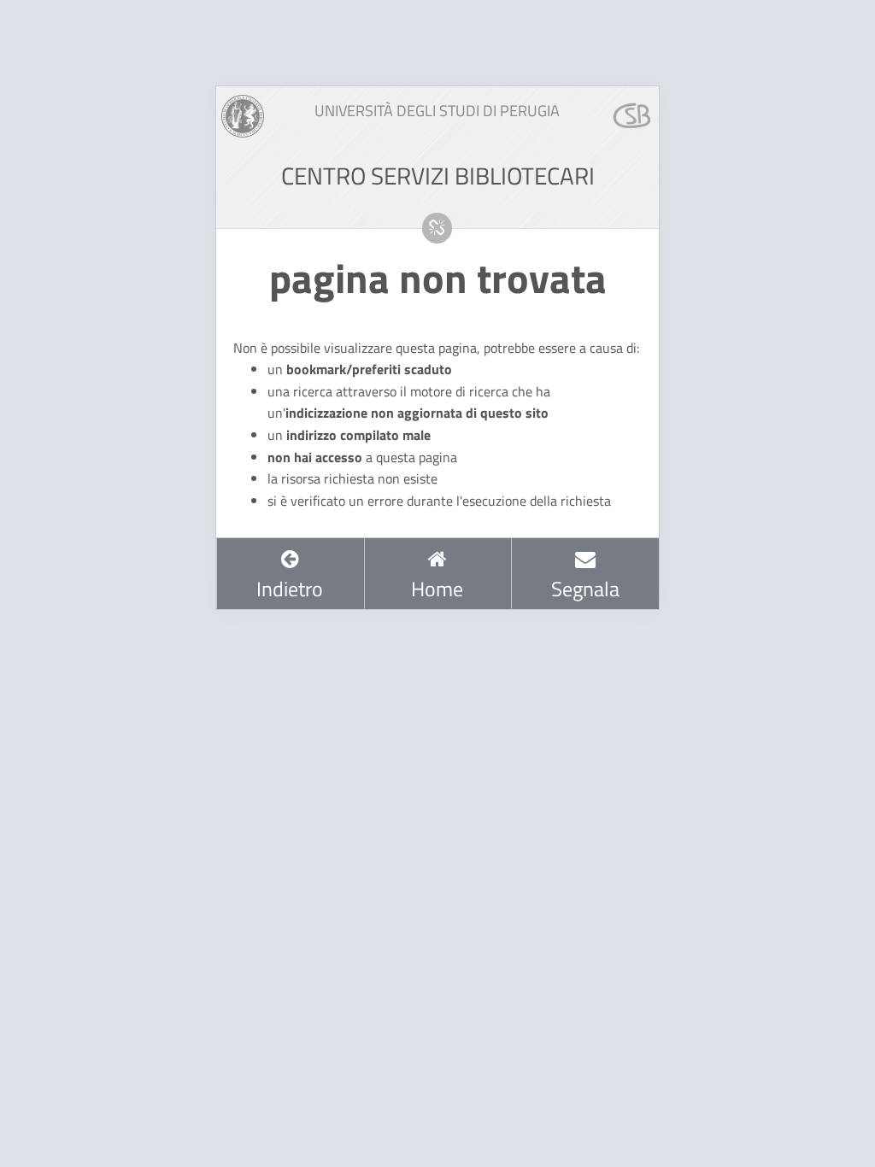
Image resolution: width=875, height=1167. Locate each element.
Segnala (585, 588)
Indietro (289, 588)
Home (437, 588)
